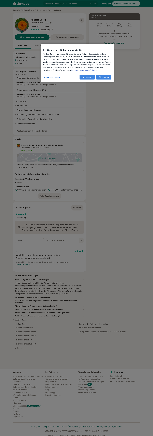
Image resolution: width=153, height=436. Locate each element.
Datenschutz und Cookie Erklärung (84, 70)
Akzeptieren (104, 77)
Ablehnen (87, 77)
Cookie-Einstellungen (51, 77)
